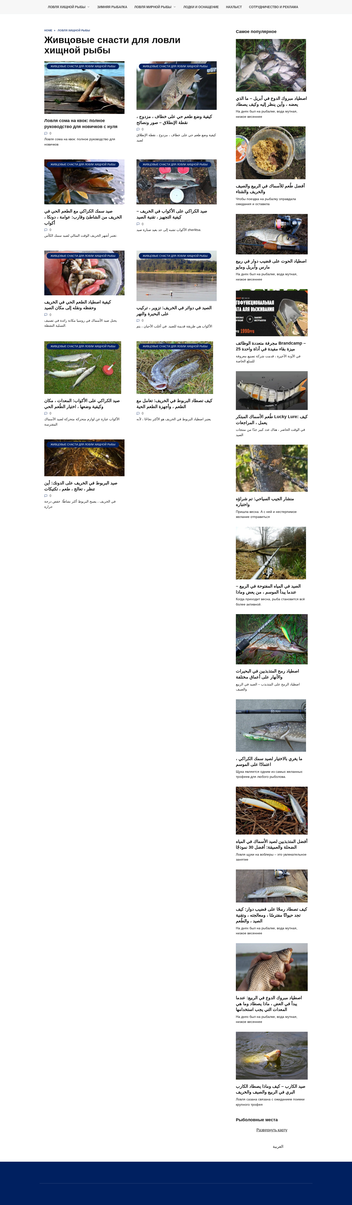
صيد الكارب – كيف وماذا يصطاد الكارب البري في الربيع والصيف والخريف (270, 1089)
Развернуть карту (271, 1130)
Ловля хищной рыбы (66, 7)
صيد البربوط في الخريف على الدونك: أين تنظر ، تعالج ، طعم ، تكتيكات (80, 486)
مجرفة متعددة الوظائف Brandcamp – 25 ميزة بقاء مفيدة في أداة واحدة (271, 346)
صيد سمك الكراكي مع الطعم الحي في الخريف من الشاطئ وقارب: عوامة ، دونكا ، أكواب (83, 217)
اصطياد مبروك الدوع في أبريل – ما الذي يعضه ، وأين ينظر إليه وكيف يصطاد (271, 101)
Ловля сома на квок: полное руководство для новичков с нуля (81, 123)
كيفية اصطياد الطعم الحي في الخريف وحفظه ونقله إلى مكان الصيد (77, 305)
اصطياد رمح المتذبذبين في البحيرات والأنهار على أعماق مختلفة (267, 674)
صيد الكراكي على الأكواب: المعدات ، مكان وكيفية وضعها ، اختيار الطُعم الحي (82, 403)
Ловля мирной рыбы (152, 7)
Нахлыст (234, 7)
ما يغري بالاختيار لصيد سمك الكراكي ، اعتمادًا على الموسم (269, 761)
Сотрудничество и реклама (273, 7)
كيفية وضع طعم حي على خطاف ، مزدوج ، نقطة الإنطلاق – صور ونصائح (174, 119)
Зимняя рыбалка (112, 7)
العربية (277, 1146)
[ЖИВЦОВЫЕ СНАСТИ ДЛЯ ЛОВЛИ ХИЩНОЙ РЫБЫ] (84, 111)
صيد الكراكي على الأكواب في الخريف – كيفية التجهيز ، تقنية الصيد (171, 214)
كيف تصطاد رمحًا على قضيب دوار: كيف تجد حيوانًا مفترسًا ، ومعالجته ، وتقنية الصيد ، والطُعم (271, 915)
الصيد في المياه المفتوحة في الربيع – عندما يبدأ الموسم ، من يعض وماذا (268, 589)
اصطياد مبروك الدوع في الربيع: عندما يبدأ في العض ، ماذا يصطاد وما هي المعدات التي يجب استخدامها (269, 1003)
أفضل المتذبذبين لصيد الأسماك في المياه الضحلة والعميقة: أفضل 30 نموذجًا (271, 844)
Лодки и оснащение (201, 7)
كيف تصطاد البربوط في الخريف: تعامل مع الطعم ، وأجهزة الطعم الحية (174, 403)
